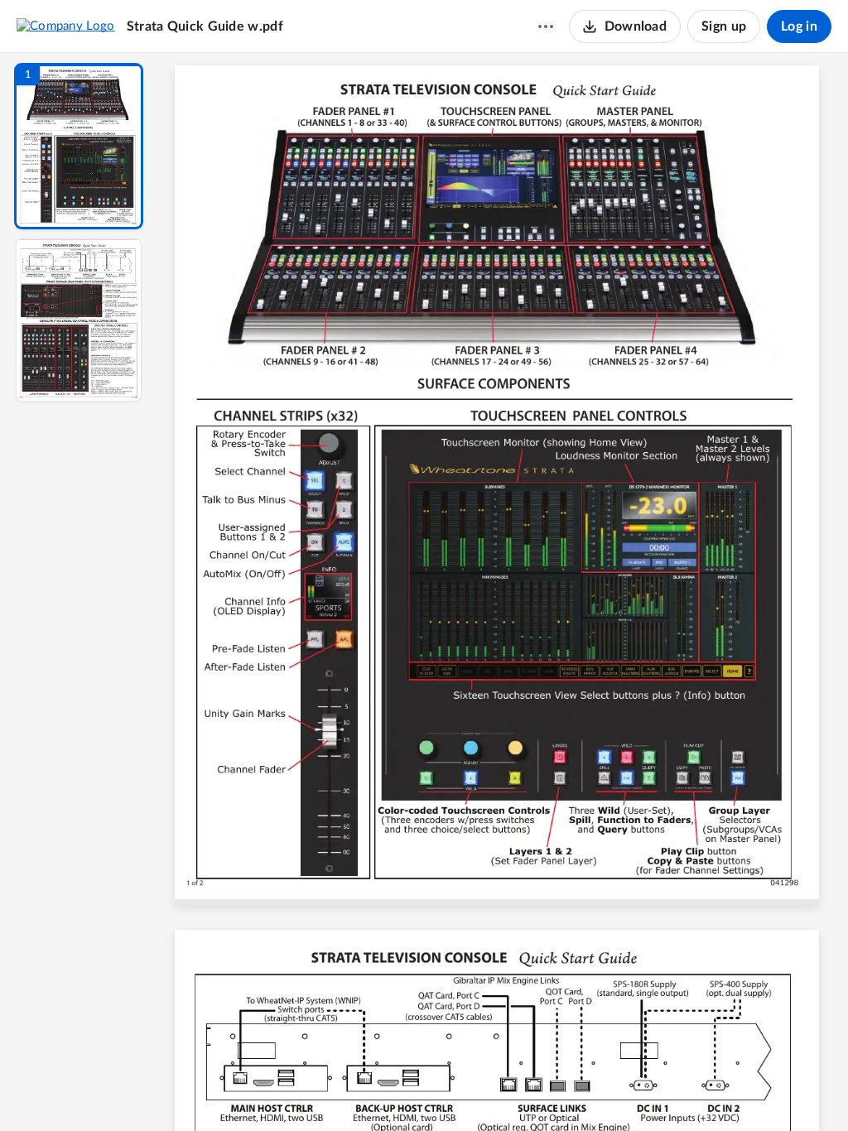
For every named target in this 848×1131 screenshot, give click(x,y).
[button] (79, 146)
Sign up (723, 26)
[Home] (66, 25)
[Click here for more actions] (545, 26)
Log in (799, 26)
